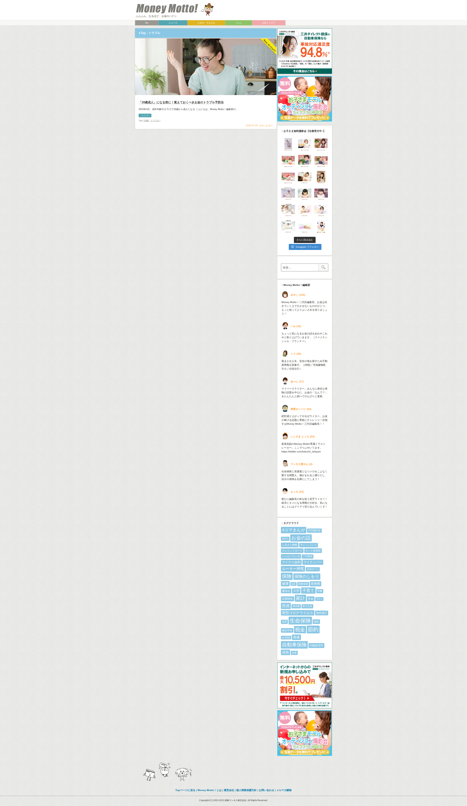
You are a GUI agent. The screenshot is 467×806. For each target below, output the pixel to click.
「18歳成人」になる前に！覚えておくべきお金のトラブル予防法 (181, 102)
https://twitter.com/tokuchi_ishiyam (301, 451)
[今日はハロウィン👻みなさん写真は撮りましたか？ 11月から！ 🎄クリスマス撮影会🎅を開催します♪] (321, 226)
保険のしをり (306, 576)
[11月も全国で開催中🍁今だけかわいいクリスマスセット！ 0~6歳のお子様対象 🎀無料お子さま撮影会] (321, 193)
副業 (294, 584)
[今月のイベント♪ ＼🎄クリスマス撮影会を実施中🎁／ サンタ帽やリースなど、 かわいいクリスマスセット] (288, 160)
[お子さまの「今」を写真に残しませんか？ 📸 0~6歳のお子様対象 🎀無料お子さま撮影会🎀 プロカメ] (304, 210)
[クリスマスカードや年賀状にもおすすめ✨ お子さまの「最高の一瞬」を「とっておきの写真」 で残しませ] (304, 226)
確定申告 (287, 630)
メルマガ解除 (284, 790)
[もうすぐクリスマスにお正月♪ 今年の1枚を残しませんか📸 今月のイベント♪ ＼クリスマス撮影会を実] (288, 144)
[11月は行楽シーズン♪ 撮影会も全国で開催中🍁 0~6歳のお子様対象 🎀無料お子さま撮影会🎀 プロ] (321, 177)
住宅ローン (313, 569)
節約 (313, 629)
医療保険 (303, 584)
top (146, 23)
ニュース (173, 23)
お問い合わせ (266, 790)
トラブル (154, 120)
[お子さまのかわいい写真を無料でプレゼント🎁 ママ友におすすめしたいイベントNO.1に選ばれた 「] (288, 193)
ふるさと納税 (289, 544)
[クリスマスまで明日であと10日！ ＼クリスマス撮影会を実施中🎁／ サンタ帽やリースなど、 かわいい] (304, 144)
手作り (319, 599)
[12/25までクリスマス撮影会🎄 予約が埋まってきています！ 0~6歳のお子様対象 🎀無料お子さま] (321, 160)
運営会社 (229, 790)
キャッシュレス (308, 545)
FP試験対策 (314, 530)
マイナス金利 (291, 562)
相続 (316, 621)
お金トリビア (268, 23)
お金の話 (301, 538)
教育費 (296, 606)
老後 (296, 637)
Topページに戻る (185, 790)
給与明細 (286, 638)
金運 (294, 652)
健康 (285, 583)
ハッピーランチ (291, 556)
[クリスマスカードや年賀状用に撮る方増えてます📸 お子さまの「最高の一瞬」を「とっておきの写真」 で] (321, 210)
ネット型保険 (313, 550)
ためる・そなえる (206, 23)
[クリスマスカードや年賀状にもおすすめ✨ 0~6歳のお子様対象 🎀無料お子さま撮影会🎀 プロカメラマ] (304, 193)
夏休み (286, 590)
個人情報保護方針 (246, 790)
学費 (319, 591)
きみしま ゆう (266, 125)
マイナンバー (313, 562)
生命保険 (300, 621)
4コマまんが (293, 530)
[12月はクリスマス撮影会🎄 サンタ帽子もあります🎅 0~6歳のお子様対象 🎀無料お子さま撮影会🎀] (288, 177)
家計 (300, 598)
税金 (300, 629)
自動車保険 (294, 644)
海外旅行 (321, 612)
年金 (310, 598)
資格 (285, 652)
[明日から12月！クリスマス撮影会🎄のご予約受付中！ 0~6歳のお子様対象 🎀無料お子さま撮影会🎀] (304, 177)
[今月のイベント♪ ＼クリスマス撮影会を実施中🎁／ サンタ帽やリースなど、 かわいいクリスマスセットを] (321, 144)
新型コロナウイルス (297, 613)
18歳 (146, 120)
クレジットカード (292, 550)
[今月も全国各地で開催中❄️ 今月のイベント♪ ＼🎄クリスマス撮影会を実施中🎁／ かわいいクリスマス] (304, 160)
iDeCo (285, 538)
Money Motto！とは (210, 790)
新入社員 (307, 606)
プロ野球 (307, 556)
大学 (296, 591)
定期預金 (287, 598)
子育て (308, 590)
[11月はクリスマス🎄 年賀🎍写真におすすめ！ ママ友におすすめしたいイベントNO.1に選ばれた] (288, 210)
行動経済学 (316, 645)
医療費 (315, 583)
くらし (238, 23)
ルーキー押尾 (293, 569)
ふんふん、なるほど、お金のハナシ (156, 16)
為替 (284, 621)
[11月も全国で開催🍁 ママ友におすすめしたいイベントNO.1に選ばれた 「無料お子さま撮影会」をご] (288, 226)
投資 (286, 605)
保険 (287, 576)
